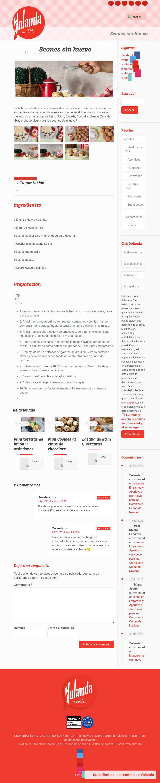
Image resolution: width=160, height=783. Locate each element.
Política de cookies (76, 744)
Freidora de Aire (133, 149)
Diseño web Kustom (129, 744)
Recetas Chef (131, 186)
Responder (103, 497)
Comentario (23, 585)
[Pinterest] (131, 3)
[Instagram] (138, 3)
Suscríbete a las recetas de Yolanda (123, 774)
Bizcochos (134, 168)
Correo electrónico (60, 628)
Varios (132, 225)
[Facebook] (111, 3)
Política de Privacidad (31, 744)
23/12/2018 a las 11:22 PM (52, 501)
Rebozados (135, 176)
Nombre (19, 628)
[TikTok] (145, 3)
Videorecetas (134, 217)
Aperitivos (134, 159)
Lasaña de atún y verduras (96, 442)
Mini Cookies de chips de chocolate (62, 444)
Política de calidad (102, 744)
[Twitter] (118, 3)
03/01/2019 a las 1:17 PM (65, 532)
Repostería (134, 196)
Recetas (129, 139)
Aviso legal (55, 744)
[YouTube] (124, 3)
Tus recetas (135, 204)
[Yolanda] (28, 23)
